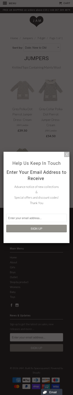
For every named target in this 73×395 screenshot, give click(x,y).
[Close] (66, 154)
